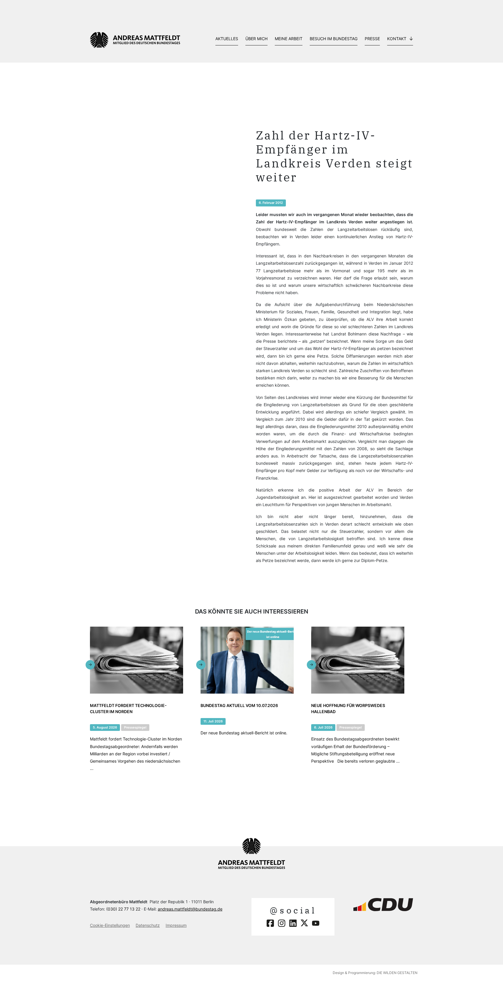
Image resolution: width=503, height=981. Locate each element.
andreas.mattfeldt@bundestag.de (190, 908)
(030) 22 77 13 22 (123, 908)
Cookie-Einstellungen (110, 925)
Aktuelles (226, 38)
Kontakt (396, 38)
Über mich (256, 38)
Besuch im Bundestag (333, 38)
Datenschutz (148, 925)
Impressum (176, 925)
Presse (372, 38)
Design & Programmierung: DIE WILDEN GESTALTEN (375, 973)
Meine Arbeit (288, 38)
